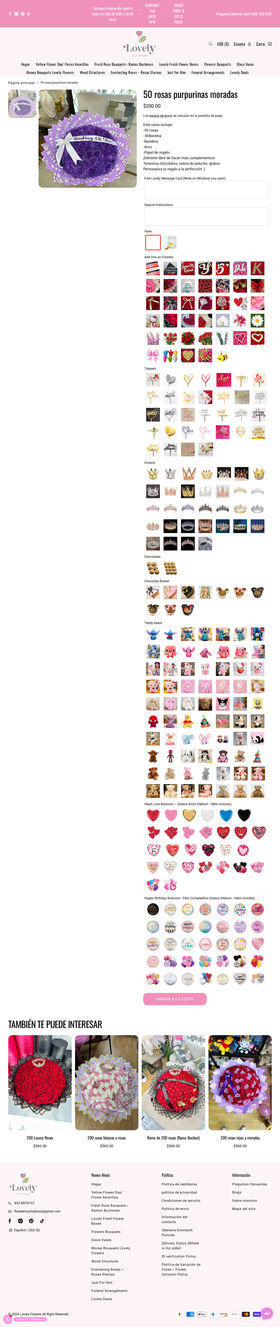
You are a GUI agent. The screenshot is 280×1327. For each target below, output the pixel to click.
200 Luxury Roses (40, 1138)
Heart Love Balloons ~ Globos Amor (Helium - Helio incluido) (188, 804)
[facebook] (10, 14)
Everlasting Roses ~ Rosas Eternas (136, 72)
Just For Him (176, 72)
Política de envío (175, 1209)
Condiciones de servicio (181, 1201)
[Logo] (140, 44)
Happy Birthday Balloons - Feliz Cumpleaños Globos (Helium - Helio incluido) (199, 898)
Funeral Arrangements (208, 72)
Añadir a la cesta (175, 999)
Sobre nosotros (244, 1201)
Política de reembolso (179, 1184)
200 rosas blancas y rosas (107, 1138)
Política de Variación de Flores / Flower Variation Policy (181, 1269)
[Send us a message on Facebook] (267, 1314)
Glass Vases (245, 64)
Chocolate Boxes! (156, 581)
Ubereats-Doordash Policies (177, 1232)
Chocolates (152, 557)
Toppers (150, 369)
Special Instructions (158, 205)
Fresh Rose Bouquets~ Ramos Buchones (124, 64)
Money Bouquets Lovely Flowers (50, 72)
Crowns (149, 463)
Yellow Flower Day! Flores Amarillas (62, 64)
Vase (147, 231)
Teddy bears (153, 623)
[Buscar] (210, 44)
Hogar (25, 64)
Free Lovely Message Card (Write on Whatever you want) (185, 178)
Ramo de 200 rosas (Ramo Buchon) (173, 1138)
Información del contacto (175, 1219)
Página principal (21, 83)
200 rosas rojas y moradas (240, 1138)
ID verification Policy (179, 1256)
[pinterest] (22, 14)
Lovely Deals (239, 72)
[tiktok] (29, 14)
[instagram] (16, 14)
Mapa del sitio (244, 1209)
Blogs (236, 1192)
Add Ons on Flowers (158, 257)
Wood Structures (92, 72)
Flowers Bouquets (217, 64)
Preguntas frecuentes (249, 1184)
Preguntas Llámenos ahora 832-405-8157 (244, 13)
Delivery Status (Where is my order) (180, 1245)
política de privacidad (179, 1192)
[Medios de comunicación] (88, 139)
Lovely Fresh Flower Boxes (179, 64)
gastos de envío (160, 116)
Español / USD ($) (26, 1230)
